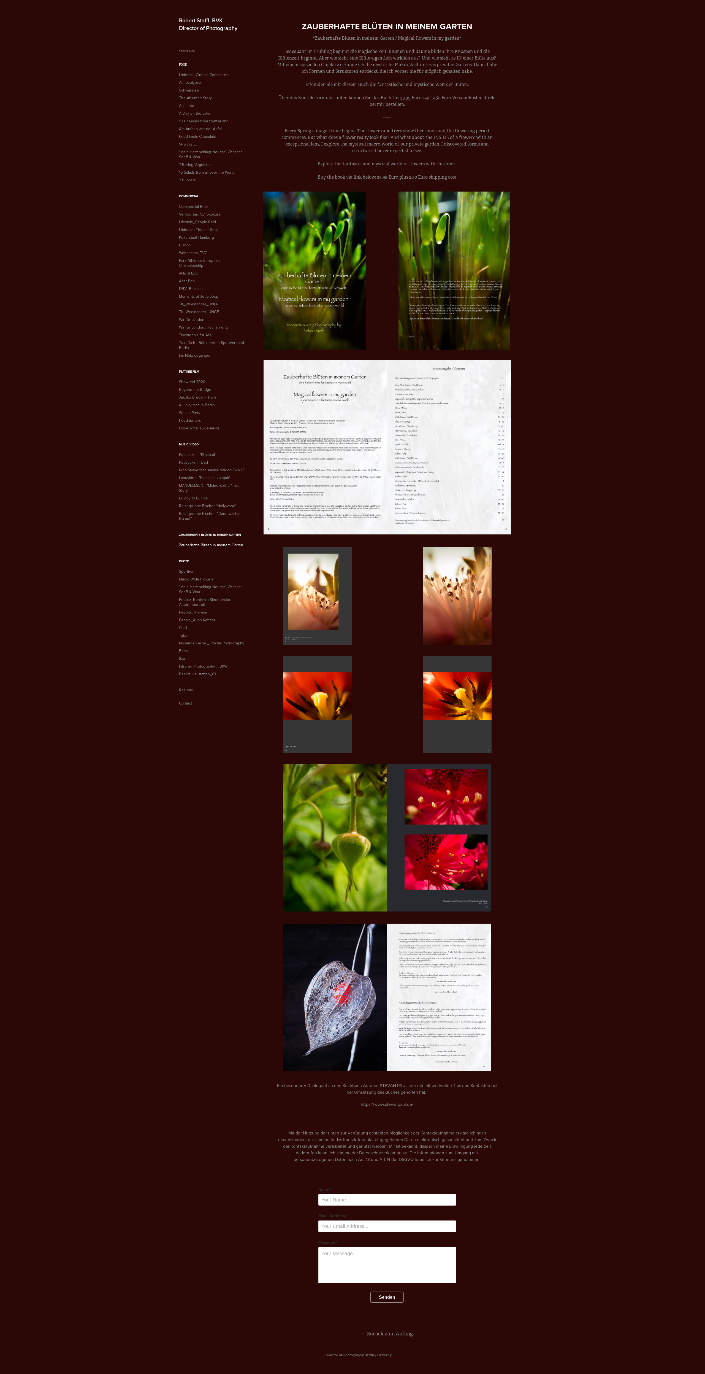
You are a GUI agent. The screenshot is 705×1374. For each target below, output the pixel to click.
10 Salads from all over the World (207, 172)
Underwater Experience (199, 428)
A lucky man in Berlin (197, 405)
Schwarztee (189, 90)
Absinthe (186, 105)
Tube (183, 635)
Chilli (183, 627)
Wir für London (191, 319)
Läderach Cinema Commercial (204, 74)
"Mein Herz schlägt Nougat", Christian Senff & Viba (211, 154)
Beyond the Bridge (195, 389)
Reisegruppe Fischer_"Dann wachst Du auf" (209, 516)
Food (183, 64)
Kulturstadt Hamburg (196, 237)
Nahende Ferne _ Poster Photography (211, 643)
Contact (185, 703)
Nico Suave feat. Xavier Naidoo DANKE (212, 470)
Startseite (187, 51)
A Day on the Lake (194, 113)
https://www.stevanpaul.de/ (387, 1104)
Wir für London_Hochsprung (203, 327)
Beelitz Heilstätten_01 (197, 674)
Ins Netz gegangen (195, 355)
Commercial (189, 196)
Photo (184, 561)
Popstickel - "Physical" (197, 454)
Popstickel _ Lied (193, 462)
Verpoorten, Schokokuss (200, 214)
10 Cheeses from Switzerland (204, 121)
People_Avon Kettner (197, 620)
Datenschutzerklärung (381, 1153)
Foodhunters (190, 420)
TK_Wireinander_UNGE (199, 311)
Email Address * (333, 1216)
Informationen (430, 1153)
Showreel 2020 (192, 381)
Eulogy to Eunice (193, 498)
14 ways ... (187, 144)
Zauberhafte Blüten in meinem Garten (210, 535)
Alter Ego (187, 281)
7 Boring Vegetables (196, 164)
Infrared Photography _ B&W (203, 666)
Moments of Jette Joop (198, 296)
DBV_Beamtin (191, 288)
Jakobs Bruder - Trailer (198, 397)
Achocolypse (190, 82)
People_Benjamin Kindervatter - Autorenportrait (206, 602)
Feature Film (189, 371)
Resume (186, 690)
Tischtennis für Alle (195, 335)
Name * (324, 1189)
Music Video (189, 444)
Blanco (185, 245)
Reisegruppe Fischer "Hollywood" (208, 506)
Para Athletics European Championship (199, 263)
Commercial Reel (193, 206)
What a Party (189, 412)
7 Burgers (187, 180)
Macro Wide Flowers (196, 579)
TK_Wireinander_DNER (199, 304)
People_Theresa (193, 612)
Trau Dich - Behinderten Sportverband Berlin (211, 345)
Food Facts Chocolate (197, 136)
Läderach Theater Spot (198, 229)
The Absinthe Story (195, 98)
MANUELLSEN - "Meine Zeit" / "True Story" (209, 488)
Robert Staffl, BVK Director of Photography (208, 24)
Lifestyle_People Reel (197, 222)
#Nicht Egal (188, 273)
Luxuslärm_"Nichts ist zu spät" (205, 477)
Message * (328, 1242)
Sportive (186, 571)
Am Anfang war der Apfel (200, 128)
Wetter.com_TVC (193, 253)
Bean (183, 651)
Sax (182, 658)
